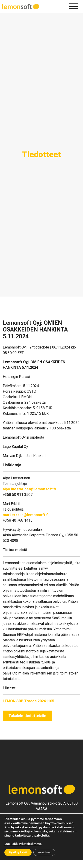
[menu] (73, 6)
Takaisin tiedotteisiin (27, 715)
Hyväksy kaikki (18, 852)
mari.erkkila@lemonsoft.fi (25, 515)
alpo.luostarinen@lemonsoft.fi (29, 489)
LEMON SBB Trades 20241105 (28, 701)
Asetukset (44, 852)
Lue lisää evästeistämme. (23, 844)
